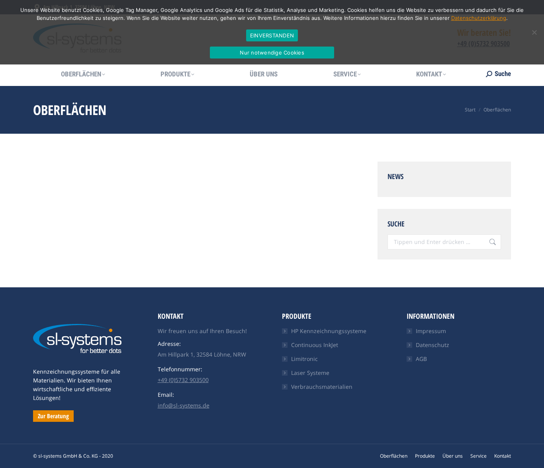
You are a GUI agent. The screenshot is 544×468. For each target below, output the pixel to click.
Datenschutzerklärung (478, 18)
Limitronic (304, 359)
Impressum (431, 331)
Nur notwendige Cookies (272, 52)
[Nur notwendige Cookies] (534, 32)
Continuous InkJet (314, 345)
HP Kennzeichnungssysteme (328, 331)
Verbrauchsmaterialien (321, 386)
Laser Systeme (310, 372)
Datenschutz (432, 345)
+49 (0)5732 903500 (183, 380)
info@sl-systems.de (183, 405)
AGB (421, 359)
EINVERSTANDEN (272, 35)
